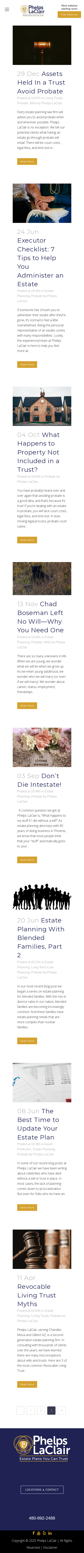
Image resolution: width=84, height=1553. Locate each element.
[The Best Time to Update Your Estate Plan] (42, 1082)
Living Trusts (53, 98)
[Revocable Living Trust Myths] (42, 1249)
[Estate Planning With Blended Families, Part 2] (42, 896)
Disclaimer (50, 1547)
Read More (27, 161)
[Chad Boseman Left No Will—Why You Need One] (42, 578)
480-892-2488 (42, 1518)
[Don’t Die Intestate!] (42, 747)
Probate (22, 103)
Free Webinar (69, 14)
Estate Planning (44, 1149)
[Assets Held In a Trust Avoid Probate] (42, 45)
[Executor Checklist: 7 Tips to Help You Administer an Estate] (42, 203)
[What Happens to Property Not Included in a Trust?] (42, 406)
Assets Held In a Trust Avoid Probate (41, 82)
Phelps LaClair (51, 103)
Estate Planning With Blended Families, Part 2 (41, 937)
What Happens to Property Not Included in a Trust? (38, 452)
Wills (33, 103)
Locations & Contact (42, 1489)
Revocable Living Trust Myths (36, 1295)
